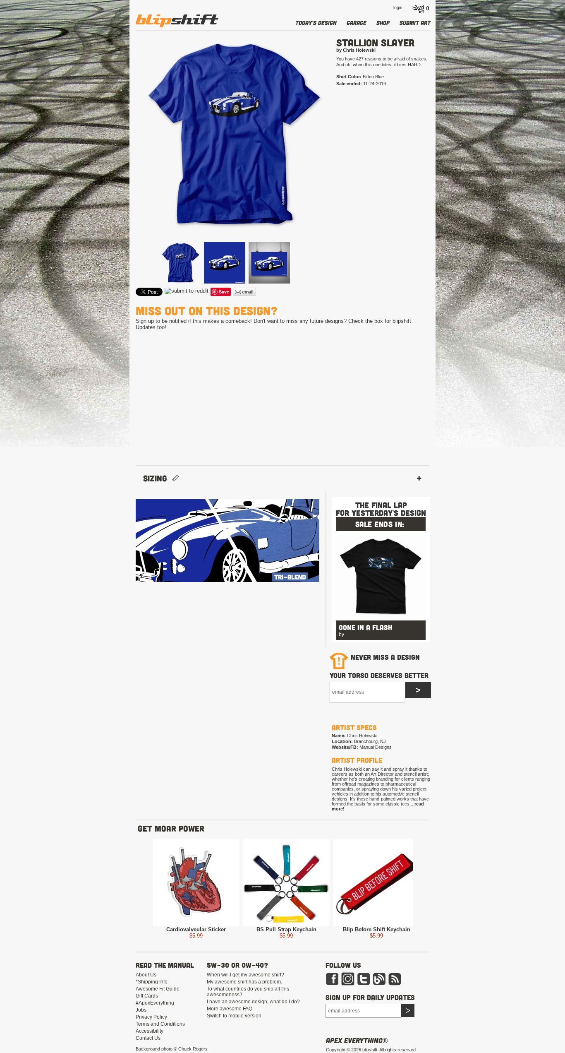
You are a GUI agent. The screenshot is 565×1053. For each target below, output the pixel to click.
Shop (383, 22)
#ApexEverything (155, 1003)
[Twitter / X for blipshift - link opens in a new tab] (363, 984)
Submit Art (415, 22)
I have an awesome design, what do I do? (253, 1002)
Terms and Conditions (160, 1024)
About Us (146, 975)
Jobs (141, 1010)
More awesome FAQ (229, 1009)
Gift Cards (147, 996)
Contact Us (148, 1038)
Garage (356, 22)
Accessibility (149, 1031)
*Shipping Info (152, 982)
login (397, 7)
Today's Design (316, 22)
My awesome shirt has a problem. (244, 982)
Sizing (157, 478)
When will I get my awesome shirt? (245, 975)
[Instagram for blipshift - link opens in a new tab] (347, 984)
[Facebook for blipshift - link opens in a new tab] (332, 984)
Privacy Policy (151, 1017)
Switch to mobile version (234, 1016)
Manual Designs (375, 747)
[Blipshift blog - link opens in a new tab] (379, 984)
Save (224, 291)
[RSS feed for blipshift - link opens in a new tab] (395, 984)
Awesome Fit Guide (158, 989)
